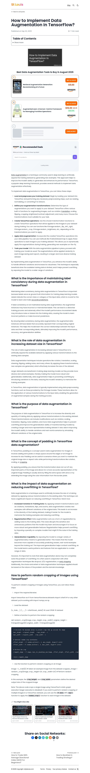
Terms (42, 769)
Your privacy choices (60, 769)
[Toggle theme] (75, 147)
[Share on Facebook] (32, 737)
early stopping (65, 561)
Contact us (72, 769)
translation (65, 211)
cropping (23, 462)
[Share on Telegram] (43, 737)
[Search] (73, 5)
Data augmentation (19, 175)
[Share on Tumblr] (53, 737)
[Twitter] (78, 769)
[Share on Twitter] (36, 737)
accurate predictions (40, 300)
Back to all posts (19, 12)
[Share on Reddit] (50, 737)
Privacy (48, 769)
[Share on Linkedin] (39, 737)
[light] (78, 5)
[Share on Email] (57, 737)
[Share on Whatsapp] (46, 737)
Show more (18, 42)
